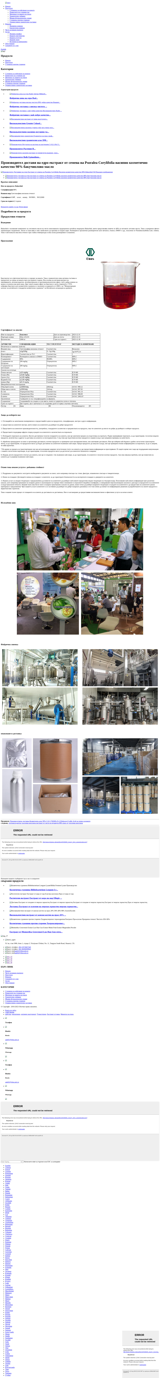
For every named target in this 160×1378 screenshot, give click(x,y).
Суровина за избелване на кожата (22, 10)
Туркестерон (41, 1014)
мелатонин (16, 1014)
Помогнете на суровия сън (19, 12)
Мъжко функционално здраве (21, 18)
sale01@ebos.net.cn (21, 951)
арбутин (8, 1014)
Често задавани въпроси (14, 30)
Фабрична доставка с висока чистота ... (28, 106)
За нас (7, 32)
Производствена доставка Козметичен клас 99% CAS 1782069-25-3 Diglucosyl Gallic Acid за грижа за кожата (50, 821)
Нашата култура (15, 38)
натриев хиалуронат (28, 1014)
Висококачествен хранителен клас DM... (29, 140)
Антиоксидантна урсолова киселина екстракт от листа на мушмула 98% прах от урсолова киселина (46, 823)
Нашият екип (14, 40)
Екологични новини (17, 28)
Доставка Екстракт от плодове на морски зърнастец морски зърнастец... (44, 906)
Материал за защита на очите (20, 14)
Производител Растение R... (23, 149)
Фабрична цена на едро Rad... (24, 98)
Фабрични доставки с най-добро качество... (30, 115)
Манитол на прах (67, 1014)
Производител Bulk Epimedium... (25, 157)
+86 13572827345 (24, 947)
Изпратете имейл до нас (10, 207)
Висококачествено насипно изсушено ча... (29, 132)
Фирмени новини (16, 26)
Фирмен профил (16, 34)
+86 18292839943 (24, 949)
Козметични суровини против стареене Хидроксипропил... (37, 923)
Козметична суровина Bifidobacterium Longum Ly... (34, 890)
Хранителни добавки (17, 16)
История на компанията (18, 42)
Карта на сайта (10, 1010)
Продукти (9, 8)
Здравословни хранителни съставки (23, 22)
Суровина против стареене (20, 20)
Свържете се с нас (12, 45)
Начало (8, 6)
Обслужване (9, 44)
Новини (8, 24)
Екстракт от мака (53, 1014)
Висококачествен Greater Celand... (26, 123)
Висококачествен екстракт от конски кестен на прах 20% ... (38, 915)
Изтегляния (23, 207)
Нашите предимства (17, 36)
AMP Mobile (9, 1012)
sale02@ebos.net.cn (21, 953)
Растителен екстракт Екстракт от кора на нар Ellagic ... (36, 898)
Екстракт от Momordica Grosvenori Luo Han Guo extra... (36, 932)
